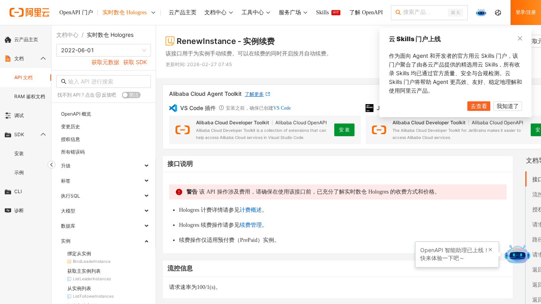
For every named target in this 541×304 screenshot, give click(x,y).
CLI (18, 191)
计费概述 (251, 210)
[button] (490, 249)
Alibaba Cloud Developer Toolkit (232, 122)
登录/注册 (526, 12)
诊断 (19, 210)
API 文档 (23, 77)
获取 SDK (135, 62)
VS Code (282, 108)
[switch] (131, 95)
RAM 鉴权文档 (29, 96)
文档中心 (67, 34)
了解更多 (254, 94)
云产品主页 (26, 39)
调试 (19, 115)
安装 (19, 153)
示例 (19, 172)
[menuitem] (25, 39)
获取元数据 (105, 62)
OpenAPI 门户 (76, 12)
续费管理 (251, 225)
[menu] (25, 125)
